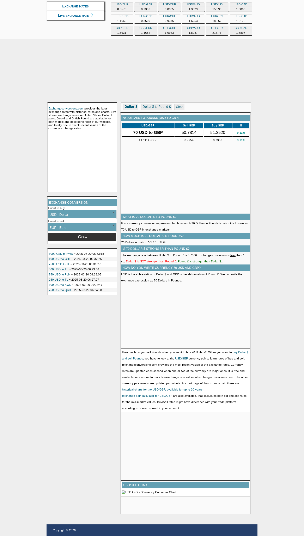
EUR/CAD (241, 16)
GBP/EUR (145, 28)
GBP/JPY (217, 28)
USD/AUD (193, 4)
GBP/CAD (241, 28)
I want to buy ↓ (57, 208)
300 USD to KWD (60, 284)
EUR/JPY (217, 16)
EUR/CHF (169, 16)
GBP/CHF (169, 28)
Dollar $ (130, 107)
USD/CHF (169, 4)
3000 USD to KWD (61, 253)
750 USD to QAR (60, 290)
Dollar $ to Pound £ (156, 106)
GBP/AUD (193, 28)
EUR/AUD (193, 16)
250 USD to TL (58, 279)
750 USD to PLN (59, 274)
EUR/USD (122, 16)
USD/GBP (145, 4)
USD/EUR (122, 4)
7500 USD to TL (59, 264)
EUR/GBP (145, 16)
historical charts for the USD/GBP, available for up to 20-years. (162, 389)
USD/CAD (241, 4)
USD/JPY (217, 4)
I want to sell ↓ (57, 221)
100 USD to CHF (60, 259)
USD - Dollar (58, 214)
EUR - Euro (57, 228)
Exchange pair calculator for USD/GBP (147, 395)
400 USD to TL (58, 269)
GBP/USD (122, 28)
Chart (179, 106)
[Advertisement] (152, 70)
